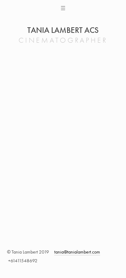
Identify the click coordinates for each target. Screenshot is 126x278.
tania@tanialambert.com (77, 252)
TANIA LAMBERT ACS (63, 30)
